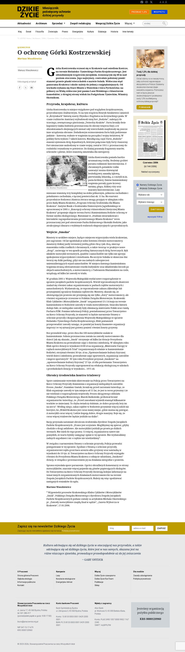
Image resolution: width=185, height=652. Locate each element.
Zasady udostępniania (142, 575)
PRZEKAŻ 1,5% (139, 12)
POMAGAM (144, 107)
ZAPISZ (161, 528)
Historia (114, 31)
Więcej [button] (129, 23)
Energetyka (77, 31)
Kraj (20, 31)
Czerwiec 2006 (53, 38)
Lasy (58, 575)
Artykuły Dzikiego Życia (151, 188)
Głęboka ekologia (24, 579)
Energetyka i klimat (64, 582)
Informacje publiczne (26, 582)
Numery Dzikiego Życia (151, 185)
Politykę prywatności (70, 531)
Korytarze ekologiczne (65, 579)
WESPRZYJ (159, 12)
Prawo (65, 31)
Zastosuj (157, 209)
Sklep (97, 585)
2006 (44, 38)
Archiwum (41, 23)
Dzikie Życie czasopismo (105, 575)
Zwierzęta (53, 31)
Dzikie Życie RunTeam (104, 579)
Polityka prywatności (142, 579)
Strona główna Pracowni (27, 575)
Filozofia (39, 31)
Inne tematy (128, 31)
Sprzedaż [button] (57, 23)
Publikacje (99, 582)
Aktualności (24, 23)
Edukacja (102, 31)
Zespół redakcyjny (80, 23)
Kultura (90, 31)
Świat (28, 31)
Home (28, 38)
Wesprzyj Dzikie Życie (108, 23)
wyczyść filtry (155, 217)
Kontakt (20, 585)
